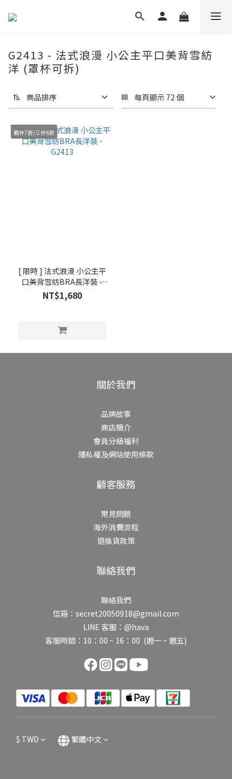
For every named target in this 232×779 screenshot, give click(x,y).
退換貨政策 (116, 540)
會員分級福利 (116, 440)
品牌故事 (116, 413)
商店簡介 (116, 427)
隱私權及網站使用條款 (116, 454)
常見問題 (116, 513)
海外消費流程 (116, 527)
